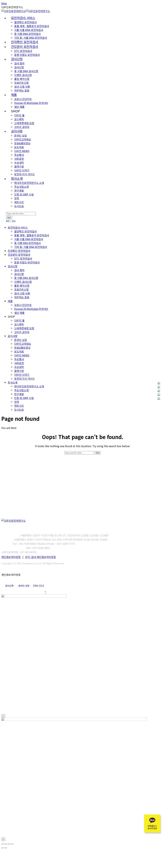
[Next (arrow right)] (6, 847)
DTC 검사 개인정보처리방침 (40, 557)
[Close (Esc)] (2, 844)
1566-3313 (38, 585)
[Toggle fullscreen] (9, 844)
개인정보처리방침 (11, 557)
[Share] (6, 844)
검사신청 (9, 585)
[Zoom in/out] (12, 844)
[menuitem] (23, 18)
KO (8, 221)
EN (13, 221)
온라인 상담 (23, 585)
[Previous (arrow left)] (2, 847)
